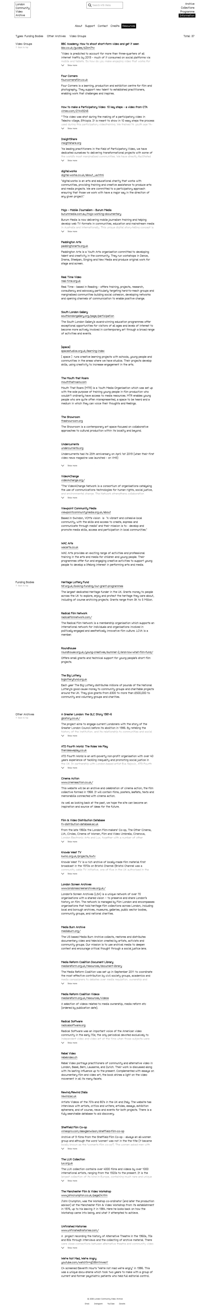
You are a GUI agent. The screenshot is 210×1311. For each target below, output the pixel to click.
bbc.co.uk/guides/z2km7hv (78, 48)
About (78, 26)
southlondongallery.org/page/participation (87, 316)
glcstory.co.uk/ (70, 718)
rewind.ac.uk (68, 1096)
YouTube (110, 1303)
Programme (187, 11)
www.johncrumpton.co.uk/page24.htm (84, 1195)
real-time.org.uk (71, 281)
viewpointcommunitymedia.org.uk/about (86, 512)
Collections (187, 7)
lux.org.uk (67, 1163)
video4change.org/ (73, 480)
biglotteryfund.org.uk (74, 679)
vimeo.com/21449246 (74, 111)
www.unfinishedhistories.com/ (80, 1230)
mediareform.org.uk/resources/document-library (91, 966)
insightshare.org (71, 143)
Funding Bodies (34, 36)
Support (90, 26)
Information (187, 15)
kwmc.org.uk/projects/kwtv (78, 856)
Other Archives (56, 36)
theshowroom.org (72, 421)
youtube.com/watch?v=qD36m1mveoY (84, 1262)
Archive (189, 4)
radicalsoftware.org (73, 1025)
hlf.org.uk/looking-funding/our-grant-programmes (92, 586)
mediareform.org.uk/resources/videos (85, 998)
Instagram (98, 1303)
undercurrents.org (72, 448)
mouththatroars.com (74, 382)
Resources (128, 26)
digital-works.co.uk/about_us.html (82, 175)
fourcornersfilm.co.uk (74, 80)
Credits (115, 26)
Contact (103, 26)
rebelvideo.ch (69, 1057)
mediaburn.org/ (70, 931)
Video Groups (78, 36)
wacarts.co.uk (69, 547)
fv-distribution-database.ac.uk (79, 824)
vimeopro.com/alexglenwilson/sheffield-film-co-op (92, 1131)
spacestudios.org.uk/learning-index (82, 351)
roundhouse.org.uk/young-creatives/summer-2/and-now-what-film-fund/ (107, 652)
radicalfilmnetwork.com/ (76, 617)
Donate (122, 1303)
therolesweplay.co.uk (74, 750)
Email (87, 1303)
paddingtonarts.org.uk (74, 246)
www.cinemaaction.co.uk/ (77, 782)
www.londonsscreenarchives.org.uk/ (83, 888)
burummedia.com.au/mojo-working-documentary (91, 214)
